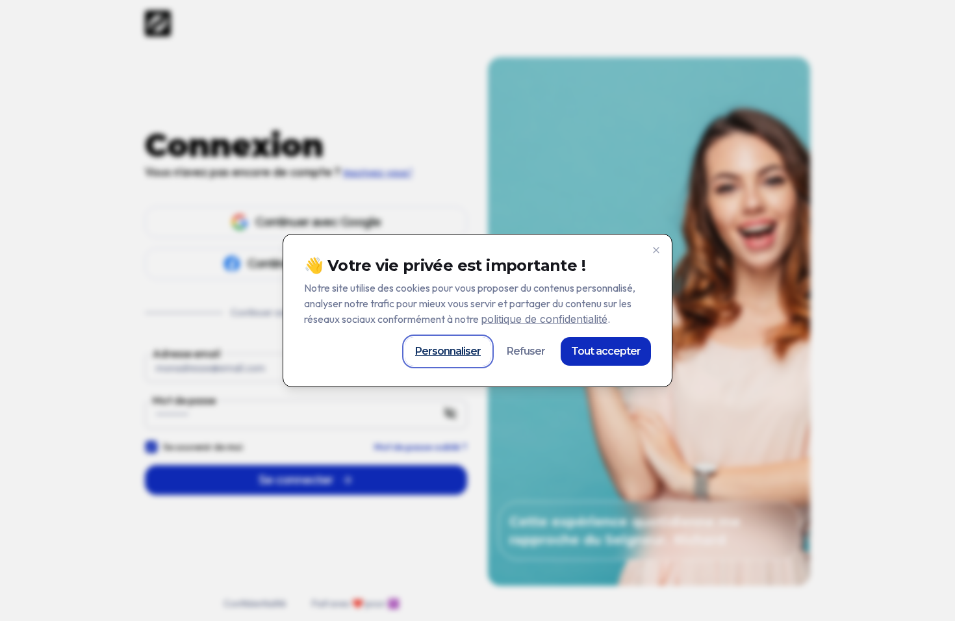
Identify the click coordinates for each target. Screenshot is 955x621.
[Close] (656, 250)
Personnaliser (448, 351)
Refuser (526, 351)
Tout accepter (606, 351)
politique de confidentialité (544, 318)
